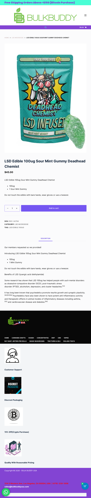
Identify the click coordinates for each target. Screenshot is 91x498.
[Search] (45, 27)
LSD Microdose (21, 224)
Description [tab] (45, 238)
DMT (53, 338)
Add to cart (54, 208)
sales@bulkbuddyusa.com (17, 486)
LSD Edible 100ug (16, 227)
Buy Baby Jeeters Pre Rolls (16, 341)
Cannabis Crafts (18, 338)
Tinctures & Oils (53, 341)
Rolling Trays (69, 341)
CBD (59, 338)
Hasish (31, 338)
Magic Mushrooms (37, 341)
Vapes (66, 338)
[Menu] (85, 15)
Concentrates (43, 338)
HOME (7, 338)
